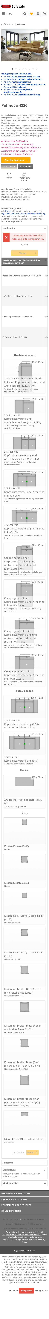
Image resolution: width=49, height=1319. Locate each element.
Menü (9, 13)
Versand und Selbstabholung (15, 1228)
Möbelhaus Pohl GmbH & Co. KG (18, 296)
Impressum (41, 1228)
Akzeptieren (26, 1290)
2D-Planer (27, 166)
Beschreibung (9, 1169)
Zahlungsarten (36, 1224)
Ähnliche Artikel (10, 1183)
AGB (31, 1228)
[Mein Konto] (38, 13)
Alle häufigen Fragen (11, 1219)
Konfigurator (9, 228)
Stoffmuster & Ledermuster (33, 1219)
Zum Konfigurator (14, 160)
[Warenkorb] (44, 13)
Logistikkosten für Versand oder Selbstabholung (23, 213)
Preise (8, 211)
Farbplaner (8, 1162)
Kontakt (8, 1224)
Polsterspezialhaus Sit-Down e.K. (18, 316)
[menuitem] (7, 13)
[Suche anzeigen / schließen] (24, 13)
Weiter (22, 253)
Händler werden (20, 1224)
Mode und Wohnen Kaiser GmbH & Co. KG (22, 275)
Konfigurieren (41, 1290)
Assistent (10, 166)
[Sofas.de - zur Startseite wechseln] (12, 7)
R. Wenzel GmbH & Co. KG (15, 337)
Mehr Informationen (30, 1282)
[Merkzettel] (31, 13)
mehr (15, 1176)
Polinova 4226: (22, 76)
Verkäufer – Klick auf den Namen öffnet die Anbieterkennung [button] (21, 261)
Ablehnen (13, 1290)
